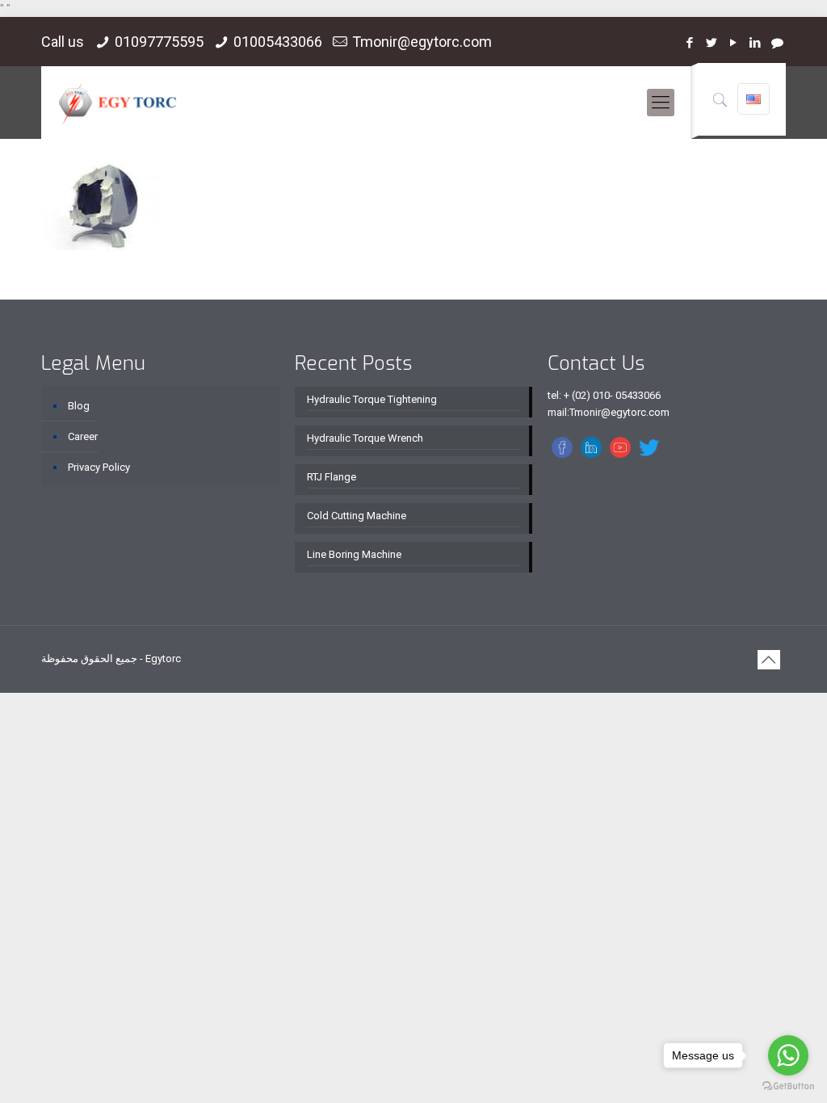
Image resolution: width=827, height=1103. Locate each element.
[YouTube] (733, 43)
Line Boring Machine (354, 554)
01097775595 (159, 41)
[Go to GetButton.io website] (788, 1086)
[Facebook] (690, 43)
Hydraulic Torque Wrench (365, 438)
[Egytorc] (117, 102)
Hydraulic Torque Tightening (372, 399)
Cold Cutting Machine (356, 516)
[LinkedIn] (755, 43)
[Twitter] (711, 43)
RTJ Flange (331, 477)
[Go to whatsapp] (788, 1055)
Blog (79, 406)
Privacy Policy (99, 467)
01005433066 (277, 41)
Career (83, 436)
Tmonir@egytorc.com (422, 41)
